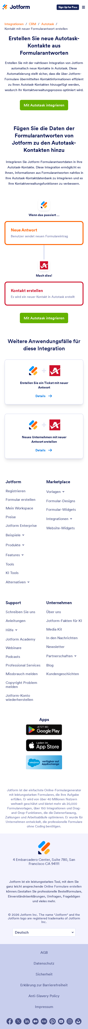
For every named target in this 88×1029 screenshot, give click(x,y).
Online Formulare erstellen (63, 886)
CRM (32, 24)
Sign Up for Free (67, 7)
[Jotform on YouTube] (61, 1021)
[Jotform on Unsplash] (78, 1021)
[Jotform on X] (18, 1021)
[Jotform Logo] (16, 7)
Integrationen (14, 24)
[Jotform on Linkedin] (27, 1021)
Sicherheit (44, 974)
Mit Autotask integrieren (44, 105)
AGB (44, 952)
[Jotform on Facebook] (10, 1021)
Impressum (44, 1006)
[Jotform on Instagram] (70, 1021)
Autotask (47, 24)
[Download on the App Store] (44, 745)
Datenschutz (44, 963)
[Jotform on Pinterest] (52, 1021)
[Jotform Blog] (44, 1021)
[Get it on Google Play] (44, 729)
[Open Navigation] (83, 7)
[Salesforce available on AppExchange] (44, 762)
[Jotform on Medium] (35, 1021)
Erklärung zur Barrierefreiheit (44, 985)
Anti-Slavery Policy (44, 996)
